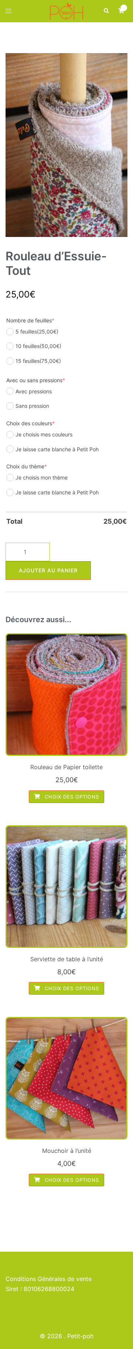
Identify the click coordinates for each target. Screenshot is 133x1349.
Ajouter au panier (48, 570)
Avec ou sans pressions (35, 380)
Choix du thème (26, 466)
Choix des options (71, 797)
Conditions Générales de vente (49, 1279)
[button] (106, 11)
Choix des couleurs (30, 423)
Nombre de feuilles (30, 320)
